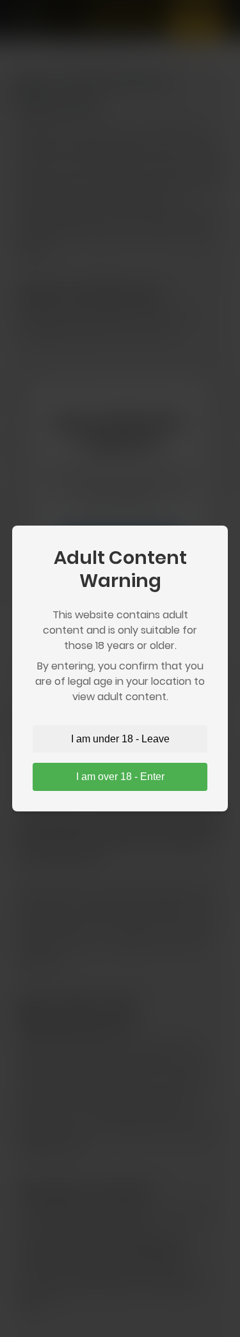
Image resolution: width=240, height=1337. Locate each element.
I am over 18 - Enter (120, 776)
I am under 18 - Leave (120, 738)
